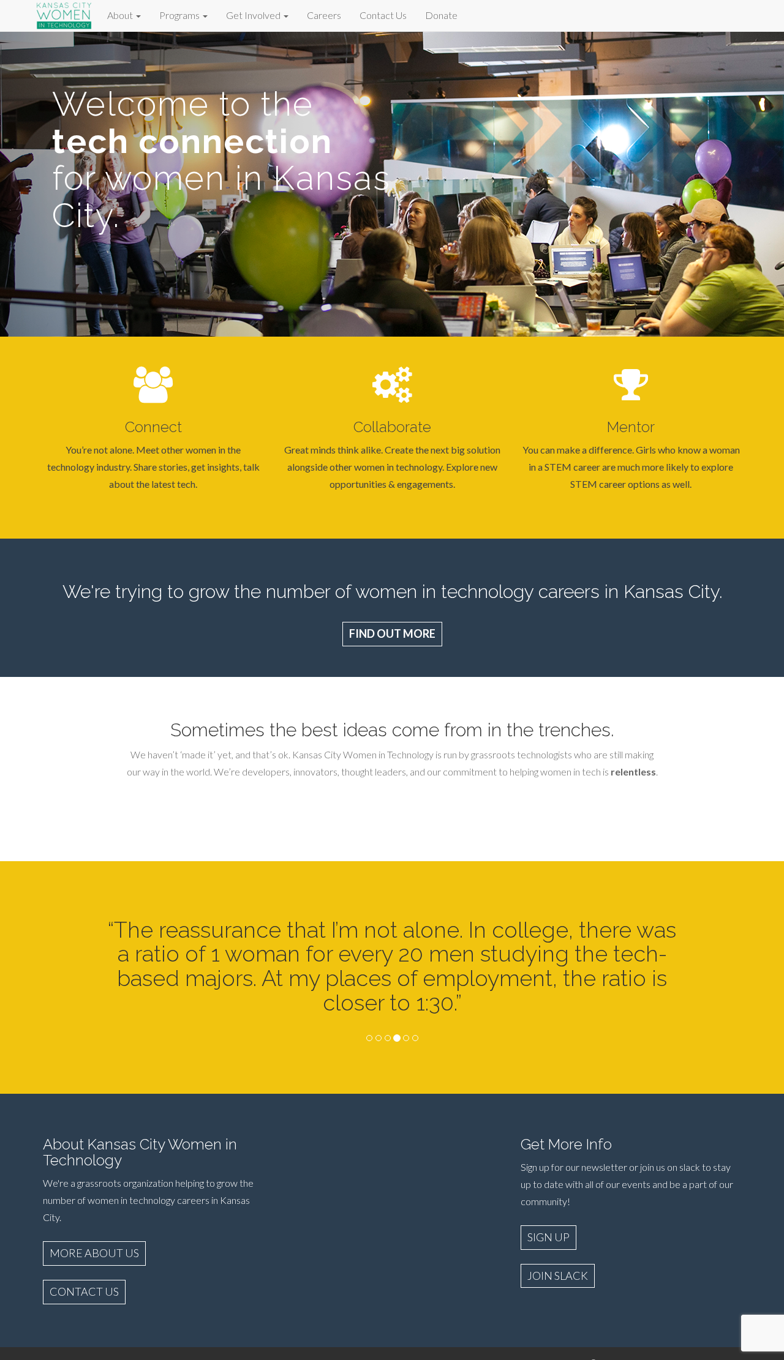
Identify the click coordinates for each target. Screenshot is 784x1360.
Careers (324, 15)
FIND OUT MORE (392, 633)
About (121, 15)
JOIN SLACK (557, 1275)
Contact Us (383, 15)
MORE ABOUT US (94, 1253)
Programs (180, 15)
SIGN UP (548, 1237)
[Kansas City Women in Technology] (64, 14)
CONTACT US (84, 1291)
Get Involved (254, 15)
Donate (441, 15)
